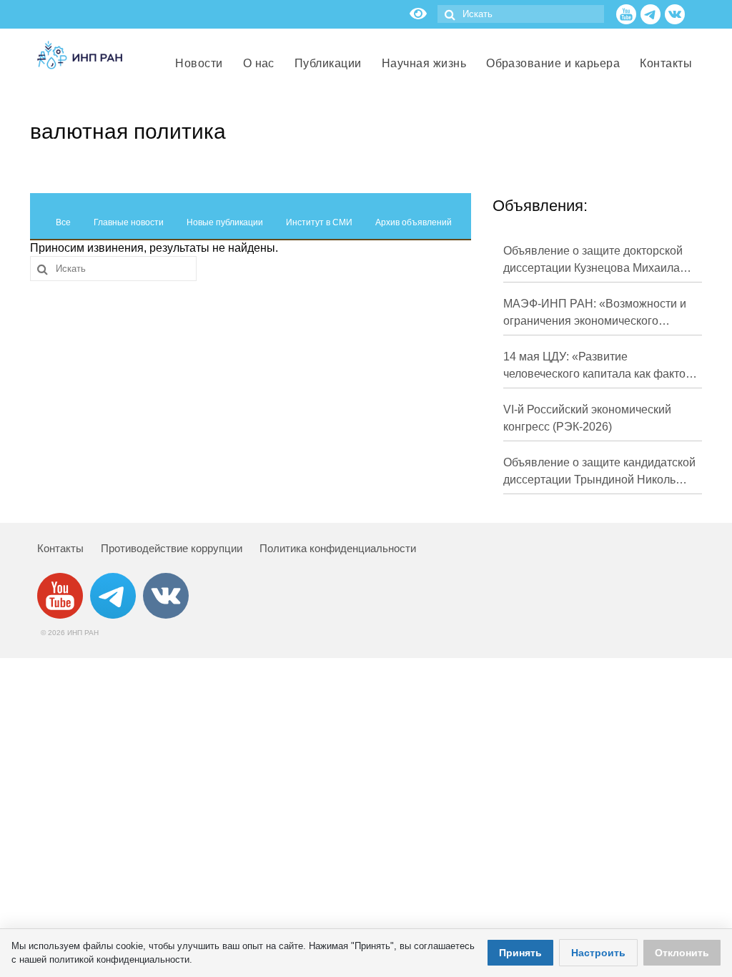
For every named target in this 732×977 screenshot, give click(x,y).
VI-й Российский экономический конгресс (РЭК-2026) (587, 418)
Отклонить (682, 952)
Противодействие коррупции (171, 548)
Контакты (60, 548)
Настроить (598, 952)
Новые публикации (225, 222)
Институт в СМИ (319, 222)
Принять (520, 952)
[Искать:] (520, 14)
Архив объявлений (413, 222)
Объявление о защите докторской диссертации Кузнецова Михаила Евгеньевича (593, 261)
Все (63, 222)
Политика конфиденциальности (337, 548)
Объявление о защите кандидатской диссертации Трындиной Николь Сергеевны (599, 472)
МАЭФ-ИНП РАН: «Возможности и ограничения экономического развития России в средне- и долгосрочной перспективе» (594, 314)
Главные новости (129, 222)
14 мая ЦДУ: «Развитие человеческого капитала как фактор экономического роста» (597, 366)
